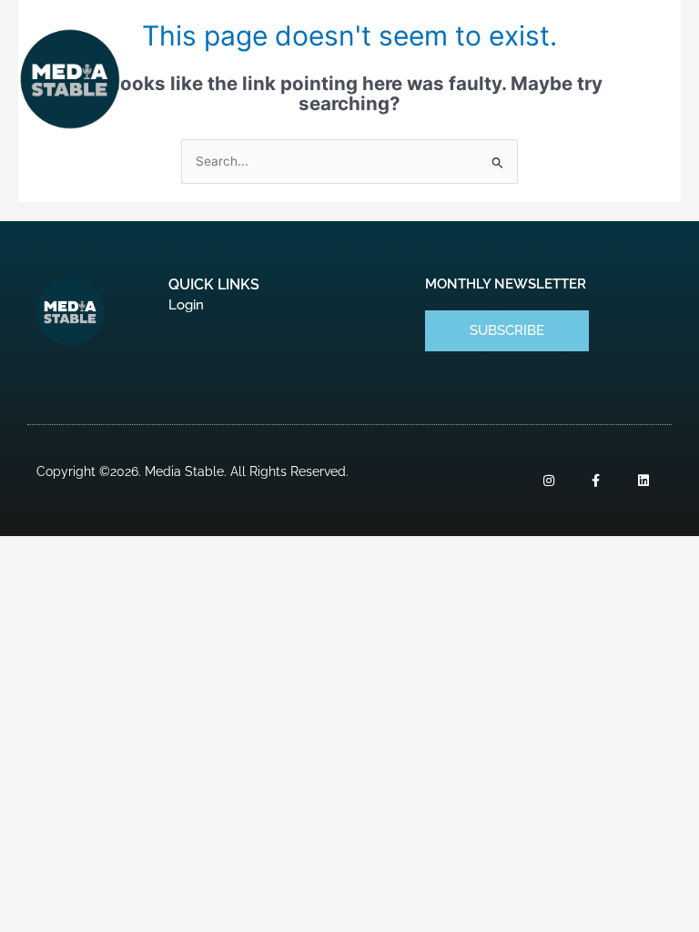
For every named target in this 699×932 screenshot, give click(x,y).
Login (186, 305)
